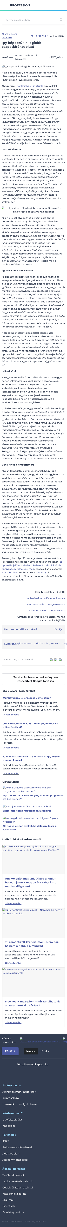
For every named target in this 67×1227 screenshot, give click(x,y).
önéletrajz (41, 572)
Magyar (30, 1051)
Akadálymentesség (15, 1159)
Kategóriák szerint (14, 1193)
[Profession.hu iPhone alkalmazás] (20, 1073)
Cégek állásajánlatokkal (17, 1187)
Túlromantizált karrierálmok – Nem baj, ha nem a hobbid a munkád (32, 943)
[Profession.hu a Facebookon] (38, 1040)
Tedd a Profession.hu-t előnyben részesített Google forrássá (35, 679)
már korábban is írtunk (29, 86)
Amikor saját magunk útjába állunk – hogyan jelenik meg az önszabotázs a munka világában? (30, 882)
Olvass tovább (11, 714)
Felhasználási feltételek (17, 1147)
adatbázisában (10, 572)
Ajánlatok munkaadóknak (19, 1091)
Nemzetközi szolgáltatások (19, 1104)
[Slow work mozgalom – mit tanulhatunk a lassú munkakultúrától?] (33, 982)
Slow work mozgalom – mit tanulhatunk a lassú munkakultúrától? (32, 1003)
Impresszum (10, 1098)
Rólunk (10, 1051)
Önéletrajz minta (13, 1212)
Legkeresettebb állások (17, 1181)
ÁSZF (5, 1141)
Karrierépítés (38, 35)
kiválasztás (42, 643)
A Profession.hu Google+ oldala (47, 610)
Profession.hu (20, 5)
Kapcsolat (8, 1125)
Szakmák (8, 1199)
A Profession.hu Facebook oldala (46, 598)
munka (55, 643)
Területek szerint (13, 1175)
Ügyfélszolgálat (12, 1119)
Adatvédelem (11, 1153)
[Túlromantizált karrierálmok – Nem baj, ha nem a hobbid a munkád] (33, 922)
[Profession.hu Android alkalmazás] (43, 1073)
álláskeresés (26, 643)
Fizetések (8, 1206)
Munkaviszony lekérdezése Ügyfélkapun (27, 697)
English (45, 1051)
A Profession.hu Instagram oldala (46, 604)
